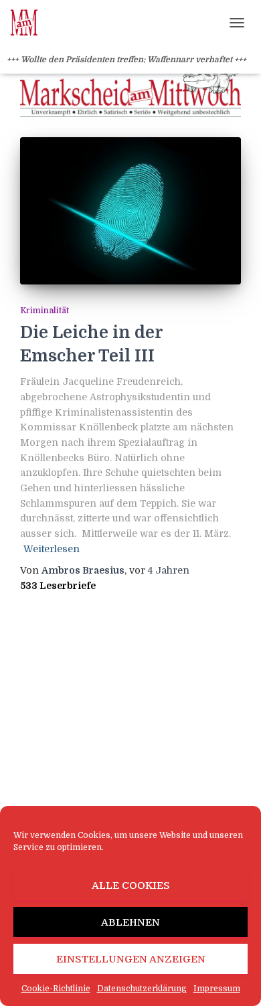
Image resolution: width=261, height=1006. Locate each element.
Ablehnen (130, 922)
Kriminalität (44, 310)
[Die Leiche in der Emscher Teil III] (130, 210)
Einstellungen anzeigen (130, 959)
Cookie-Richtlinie (55, 988)
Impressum (216, 988)
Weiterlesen (51, 548)
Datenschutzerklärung (142, 988)
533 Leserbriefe (58, 585)
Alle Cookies (131, 885)
